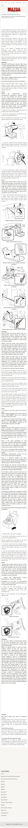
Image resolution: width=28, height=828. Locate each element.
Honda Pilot (3, 810)
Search (24, 2)
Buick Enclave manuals (6, 807)
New (5, 2)
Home (2, 2)
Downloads (18, 2)
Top (9, 2)
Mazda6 (3, 789)
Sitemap (13, 2)
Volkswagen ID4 (4, 813)
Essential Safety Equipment (20, 16)
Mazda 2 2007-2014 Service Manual (9, 779)
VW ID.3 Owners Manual (6, 802)
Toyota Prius (4, 815)
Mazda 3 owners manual (9, 16)
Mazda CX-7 (4, 792)
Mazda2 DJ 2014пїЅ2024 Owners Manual (10, 776)
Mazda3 (3, 16)
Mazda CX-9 (4, 794)
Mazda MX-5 (4, 797)
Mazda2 (3, 781)
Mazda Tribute (4, 800)
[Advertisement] (14, 23)
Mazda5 (3, 787)
